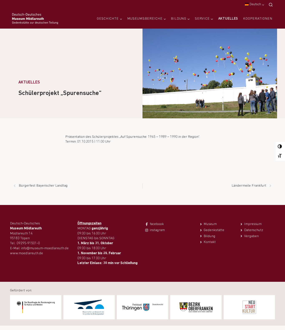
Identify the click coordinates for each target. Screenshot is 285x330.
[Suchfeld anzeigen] (271, 5)
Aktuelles (228, 18)
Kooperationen (257, 18)
